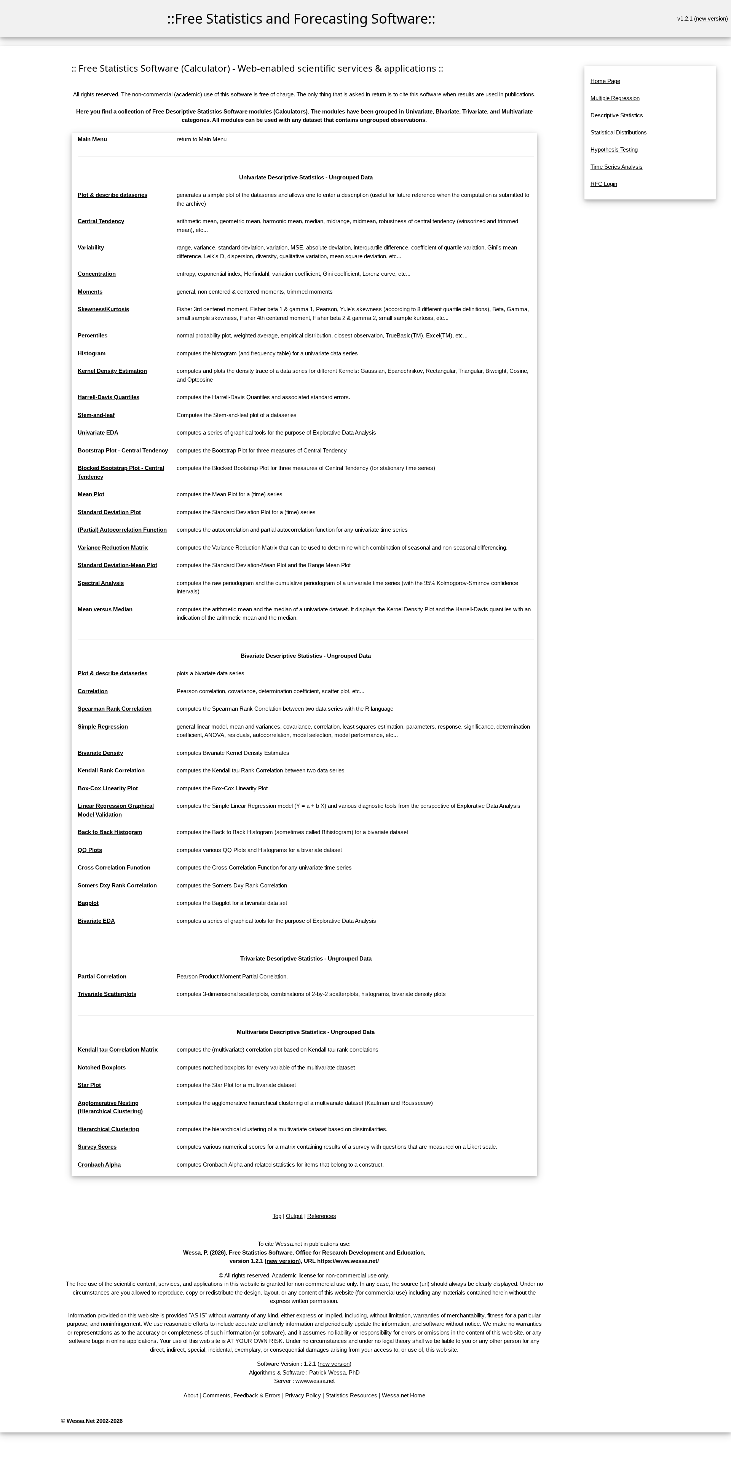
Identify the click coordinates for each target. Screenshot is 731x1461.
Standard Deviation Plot (109, 512)
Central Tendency (101, 221)
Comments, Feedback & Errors (242, 1395)
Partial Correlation (102, 976)
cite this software (420, 94)
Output (294, 1216)
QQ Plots (90, 850)
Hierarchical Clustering (108, 1129)
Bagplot (88, 903)
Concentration (97, 273)
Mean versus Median (105, 609)
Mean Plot (91, 494)
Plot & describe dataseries (112, 195)
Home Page (605, 81)
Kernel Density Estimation (112, 371)
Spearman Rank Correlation (115, 708)
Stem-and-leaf (96, 415)
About (191, 1395)
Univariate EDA (98, 432)
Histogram (91, 353)
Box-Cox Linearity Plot (108, 788)
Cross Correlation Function (114, 867)
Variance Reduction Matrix (113, 547)
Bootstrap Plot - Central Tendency (123, 450)
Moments (90, 291)
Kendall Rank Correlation (111, 770)
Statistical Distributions (619, 132)
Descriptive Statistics (617, 115)
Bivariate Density (100, 753)
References (321, 1216)
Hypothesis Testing (614, 149)
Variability (91, 247)
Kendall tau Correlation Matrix (118, 1049)
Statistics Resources (351, 1395)
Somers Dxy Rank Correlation (117, 885)
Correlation (93, 691)
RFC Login (604, 184)
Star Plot (89, 1085)
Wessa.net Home (403, 1395)
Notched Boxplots (102, 1067)
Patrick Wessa (327, 1372)
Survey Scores (97, 1146)
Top (277, 1216)
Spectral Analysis (101, 583)
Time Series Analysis (617, 166)
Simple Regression (103, 726)
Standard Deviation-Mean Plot (117, 565)
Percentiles (92, 335)
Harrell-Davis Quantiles (108, 397)
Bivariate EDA (96, 921)
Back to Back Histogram (110, 832)
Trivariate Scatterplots (107, 994)
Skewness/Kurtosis (103, 309)
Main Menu (92, 139)
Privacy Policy (303, 1395)
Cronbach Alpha (99, 1164)
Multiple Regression (615, 98)
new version (711, 18)
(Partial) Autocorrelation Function (122, 529)
